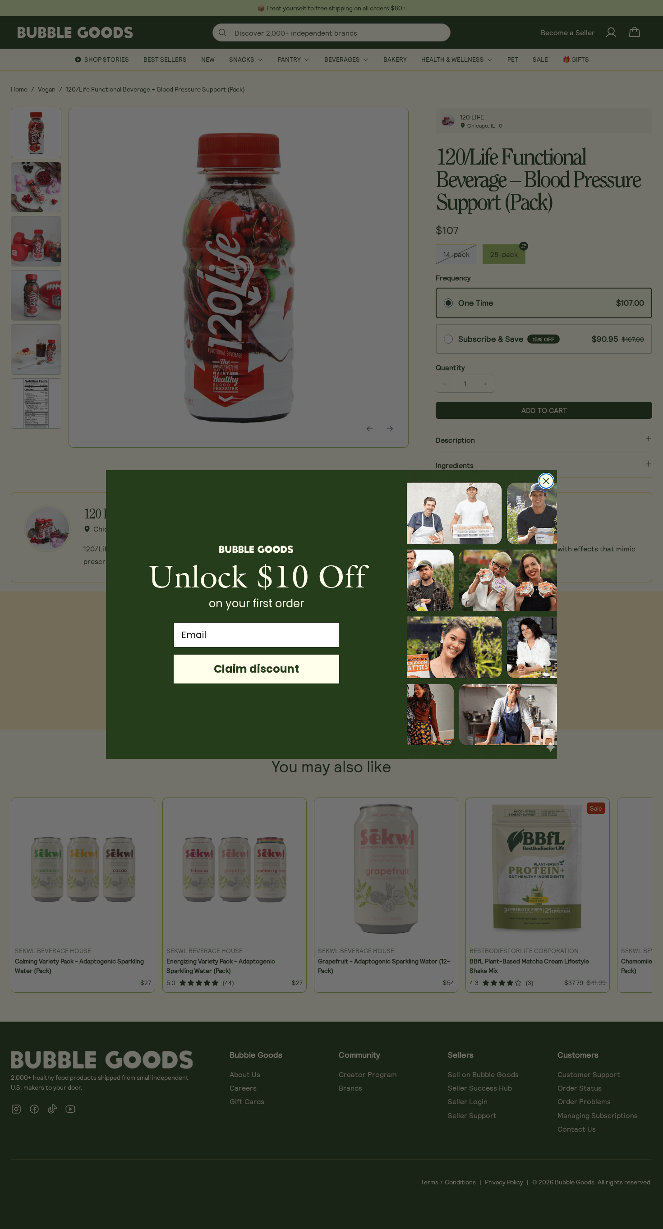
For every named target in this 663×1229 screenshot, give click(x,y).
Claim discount (256, 668)
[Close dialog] (546, 481)
